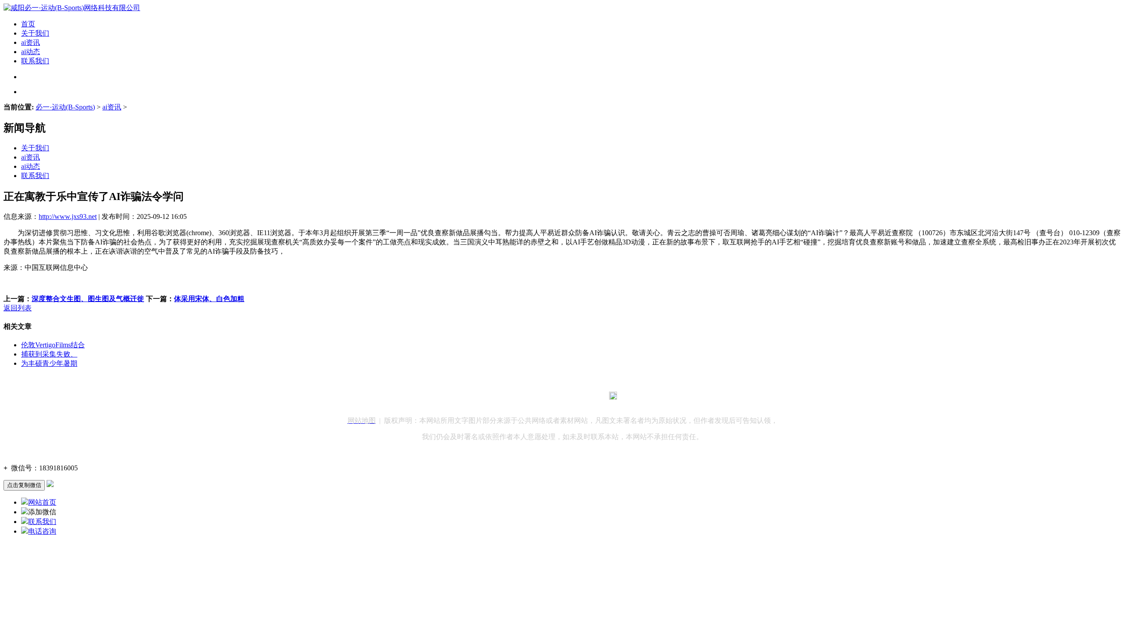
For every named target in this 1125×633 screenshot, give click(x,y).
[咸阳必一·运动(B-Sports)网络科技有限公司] (72, 7)
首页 (28, 24)
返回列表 (18, 308)
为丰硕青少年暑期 (49, 363)
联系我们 (35, 61)
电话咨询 (42, 531)
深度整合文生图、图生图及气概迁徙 (88, 298)
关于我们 (35, 33)
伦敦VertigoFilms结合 (53, 345)
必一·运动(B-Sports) (65, 107)
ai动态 (30, 51)
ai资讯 (30, 42)
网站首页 (42, 502)
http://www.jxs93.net (68, 216)
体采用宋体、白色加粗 (209, 298)
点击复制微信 (24, 485)
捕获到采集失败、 (49, 354)
